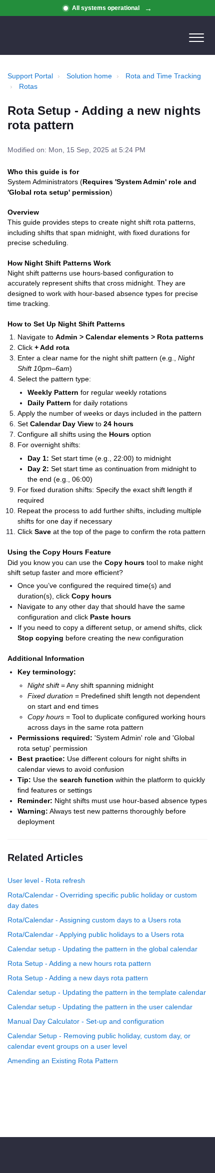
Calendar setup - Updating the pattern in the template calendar (107, 992)
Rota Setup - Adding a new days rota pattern (78, 978)
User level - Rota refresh (46, 880)
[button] (196, 35)
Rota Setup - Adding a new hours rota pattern (79, 963)
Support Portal (30, 76)
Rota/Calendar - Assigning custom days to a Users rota (94, 920)
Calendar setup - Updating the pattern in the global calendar (103, 949)
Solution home (89, 76)
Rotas (28, 86)
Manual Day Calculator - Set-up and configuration (86, 1021)
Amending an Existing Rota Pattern (63, 1061)
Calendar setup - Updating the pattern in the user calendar (100, 1007)
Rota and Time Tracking (163, 76)
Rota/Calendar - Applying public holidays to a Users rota (96, 934)
